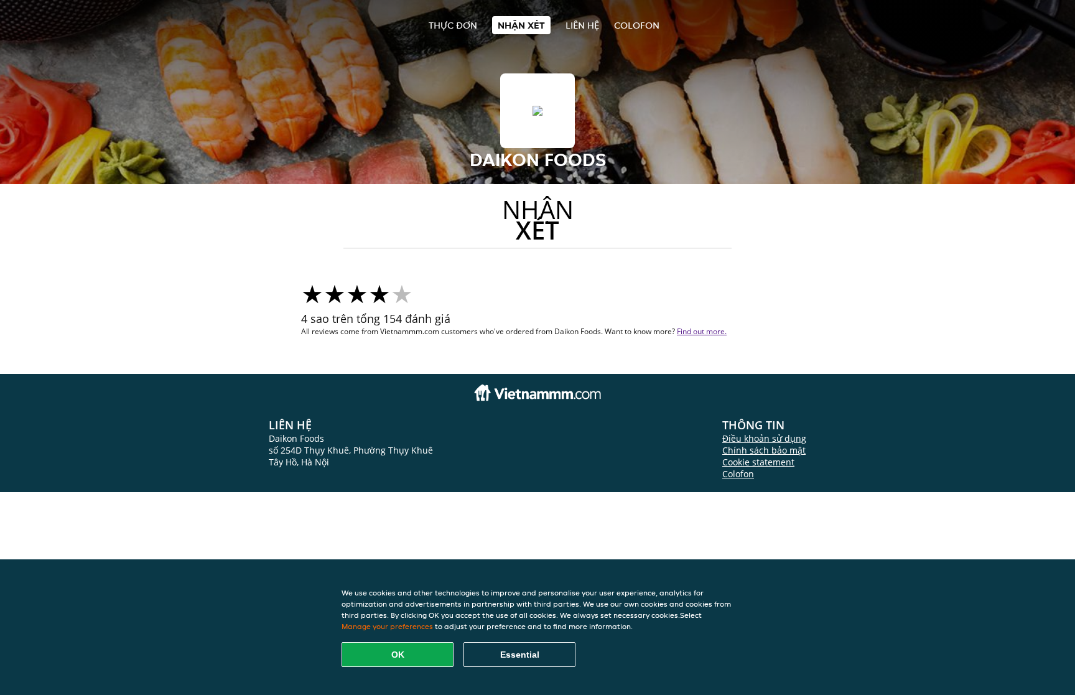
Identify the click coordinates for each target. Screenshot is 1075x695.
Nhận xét (521, 25)
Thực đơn (453, 25)
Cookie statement (758, 462)
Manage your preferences (387, 626)
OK (397, 655)
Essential (519, 655)
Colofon (738, 474)
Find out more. (702, 331)
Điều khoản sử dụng (764, 438)
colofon (636, 25)
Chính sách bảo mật (764, 450)
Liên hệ (582, 25)
